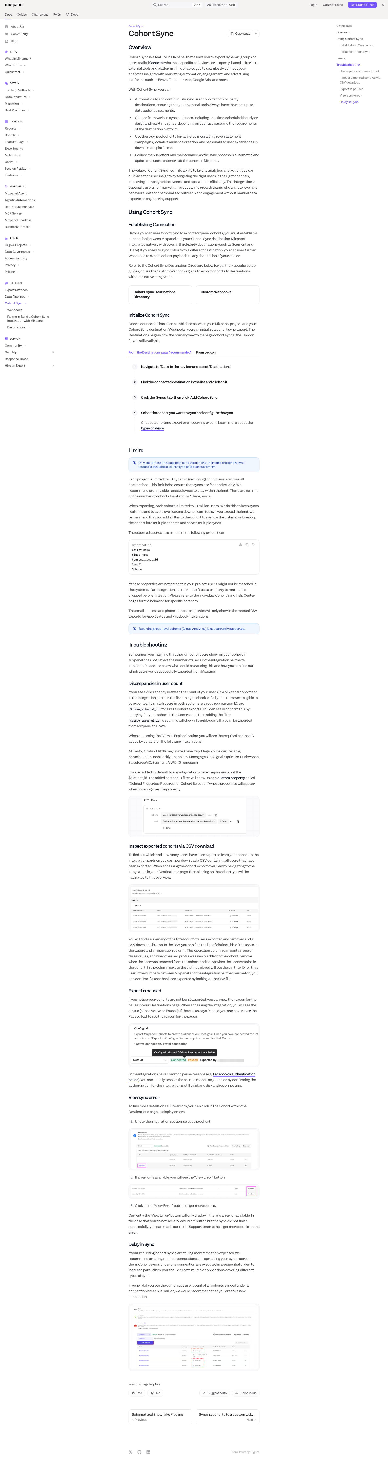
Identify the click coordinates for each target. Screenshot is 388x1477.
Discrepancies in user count (359, 71)
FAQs (57, 15)
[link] (160, 294)
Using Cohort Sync (349, 39)
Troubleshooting (348, 65)
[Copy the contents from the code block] (247, 544)
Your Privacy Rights (245, 1452)
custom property (231, 778)
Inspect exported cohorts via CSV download (360, 80)
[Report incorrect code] (240, 544)
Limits (341, 58)
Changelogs (40, 15)
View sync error (351, 95)
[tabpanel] (194, 401)
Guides (22, 15)
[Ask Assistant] (253, 544)
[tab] (160, 352)
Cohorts (156, 63)
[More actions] (256, 33)
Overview (343, 32)
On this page (344, 26)
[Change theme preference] (383, 5)
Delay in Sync (349, 102)
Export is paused (352, 89)
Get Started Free (362, 5)
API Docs (72, 15)
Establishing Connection (357, 45)
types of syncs (152, 428)
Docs (8, 15)
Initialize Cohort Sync (355, 52)
